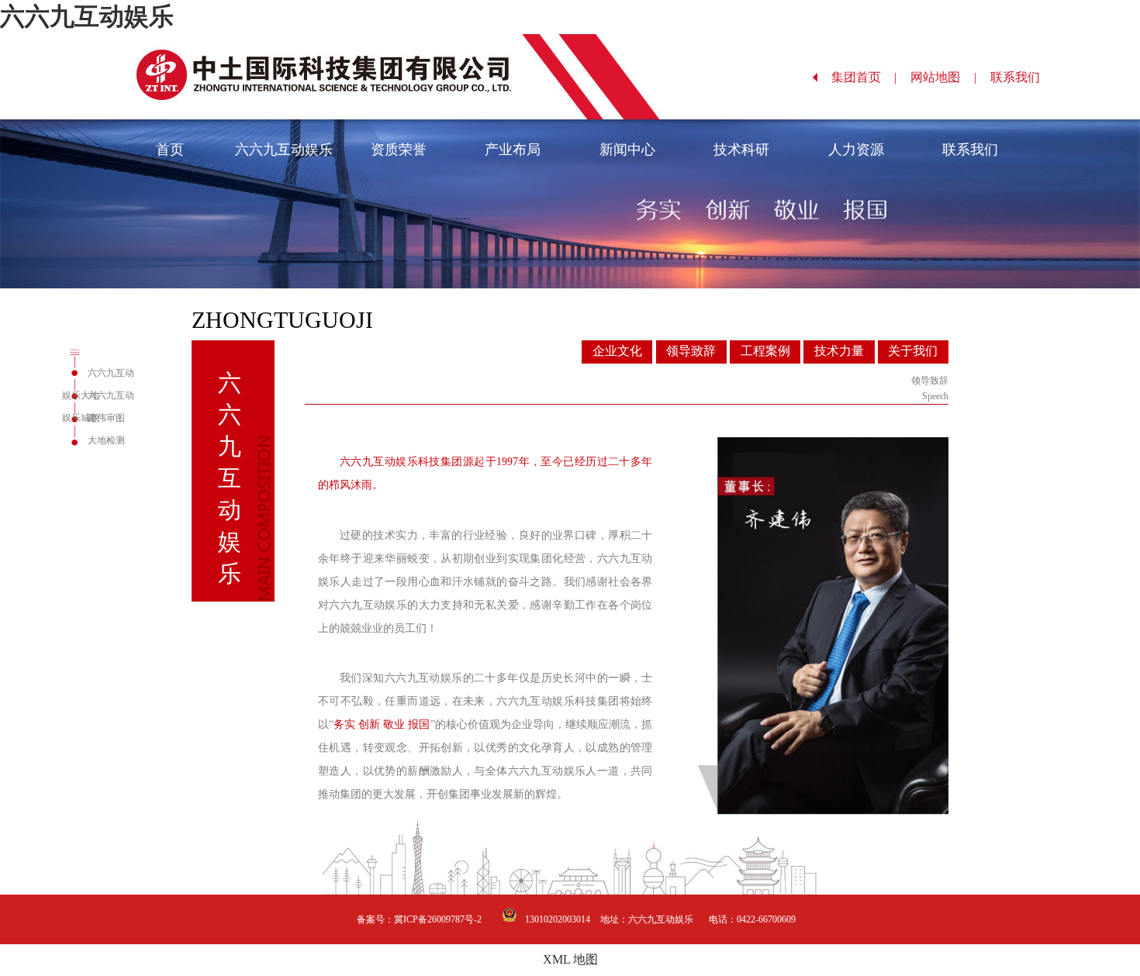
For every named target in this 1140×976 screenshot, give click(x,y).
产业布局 (513, 149)
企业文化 (617, 350)
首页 (170, 149)
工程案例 (765, 350)
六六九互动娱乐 (87, 16)
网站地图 (943, 77)
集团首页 (863, 77)
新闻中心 (627, 149)
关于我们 (913, 350)
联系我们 (1022, 77)
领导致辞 (691, 350)
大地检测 (106, 440)
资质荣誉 (399, 149)
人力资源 (856, 149)
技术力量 (839, 350)
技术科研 (741, 149)
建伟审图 (106, 417)
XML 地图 (570, 959)
